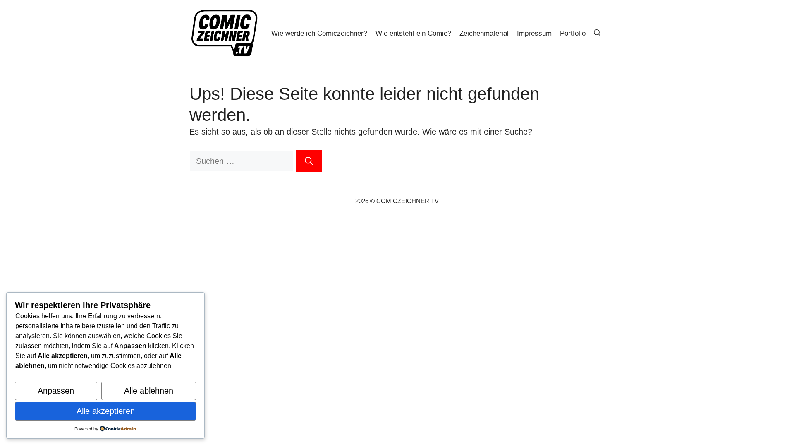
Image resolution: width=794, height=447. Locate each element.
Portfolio (573, 33)
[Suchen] (309, 161)
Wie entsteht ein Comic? (413, 33)
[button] (597, 33)
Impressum (534, 33)
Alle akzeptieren (106, 411)
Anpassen (56, 390)
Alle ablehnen (148, 390)
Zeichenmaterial (484, 33)
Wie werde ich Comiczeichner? (319, 33)
